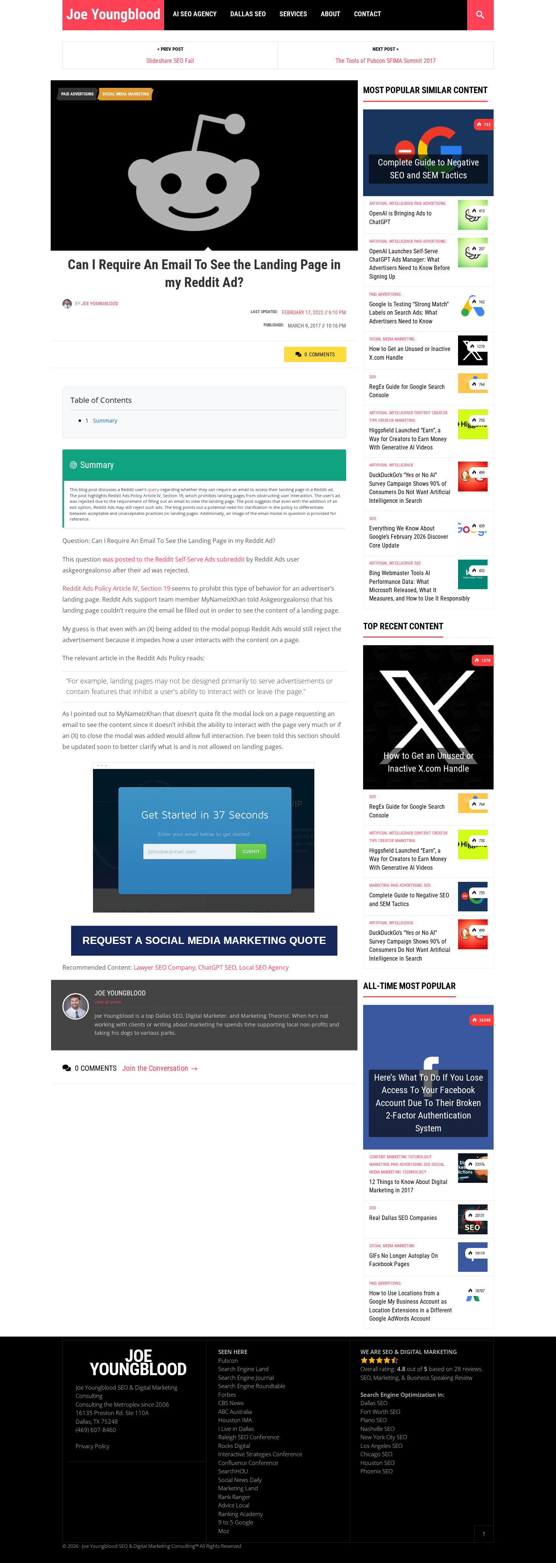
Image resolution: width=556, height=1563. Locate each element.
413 (481, 211)
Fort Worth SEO (380, 1411)
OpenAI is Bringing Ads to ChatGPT (400, 217)
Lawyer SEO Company (164, 967)
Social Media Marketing (125, 94)
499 (481, 472)
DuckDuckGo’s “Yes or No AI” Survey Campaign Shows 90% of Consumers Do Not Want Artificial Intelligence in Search (409, 487)
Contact (367, 14)
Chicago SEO (376, 1454)
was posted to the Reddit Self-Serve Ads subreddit (174, 559)
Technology (414, 1172)
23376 (479, 1164)
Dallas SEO (248, 14)
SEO (372, 376)
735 (481, 420)
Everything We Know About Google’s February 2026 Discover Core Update (408, 537)
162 (481, 301)
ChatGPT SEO (217, 967)
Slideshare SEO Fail (170, 60)
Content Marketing (388, 1156)
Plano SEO (373, 1420)
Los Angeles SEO (381, 1445)
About (330, 14)
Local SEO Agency (264, 967)
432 (481, 570)
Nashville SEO (377, 1428)
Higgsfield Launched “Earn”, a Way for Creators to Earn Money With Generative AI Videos (408, 439)
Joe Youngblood (113, 14)
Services (293, 14)
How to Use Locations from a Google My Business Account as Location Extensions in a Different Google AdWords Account (410, 1306)
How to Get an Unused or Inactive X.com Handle (409, 353)
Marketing (379, 885)
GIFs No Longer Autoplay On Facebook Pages (403, 1260)
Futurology (420, 1156)
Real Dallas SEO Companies (403, 1217)
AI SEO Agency (195, 14)
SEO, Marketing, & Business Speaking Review (416, 1377)
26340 (484, 1020)
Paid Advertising (77, 94)
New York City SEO (383, 1437)
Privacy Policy (92, 1446)
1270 (480, 346)
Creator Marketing (396, 420)
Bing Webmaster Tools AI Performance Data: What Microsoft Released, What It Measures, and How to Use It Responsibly (419, 585)
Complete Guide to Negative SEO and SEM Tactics (409, 899)
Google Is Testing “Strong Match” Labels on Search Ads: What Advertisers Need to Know (409, 313)
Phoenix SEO (376, 1471)
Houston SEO (377, 1462)
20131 (479, 1215)
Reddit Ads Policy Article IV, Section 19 (116, 588)
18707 (479, 1290)
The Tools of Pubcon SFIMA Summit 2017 (385, 60)
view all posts (108, 1002)
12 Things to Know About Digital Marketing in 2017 (408, 1186)
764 (481, 384)
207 (481, 248)
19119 (479, 1253)
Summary (101, 420)
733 (487, 124)
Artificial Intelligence (391, 203)
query (153, 489)
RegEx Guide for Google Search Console (407, 391)
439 (481, 526)
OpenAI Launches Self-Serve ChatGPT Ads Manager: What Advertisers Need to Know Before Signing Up (409, 264)
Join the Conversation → (160, 1068)
